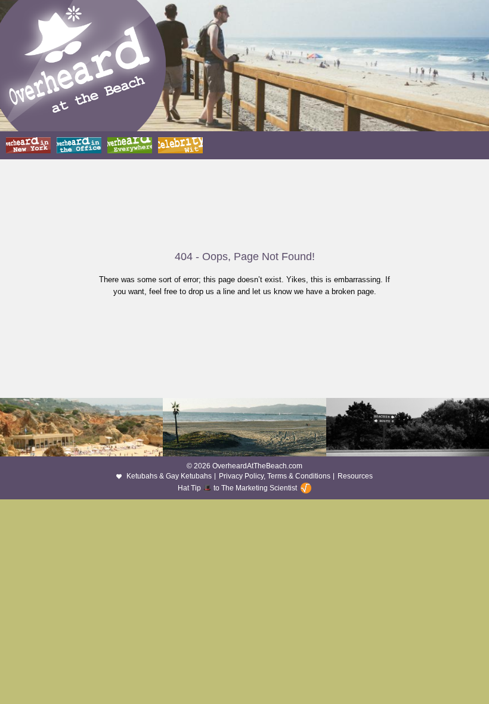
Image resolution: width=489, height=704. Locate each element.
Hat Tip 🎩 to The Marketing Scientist (237, 488)
